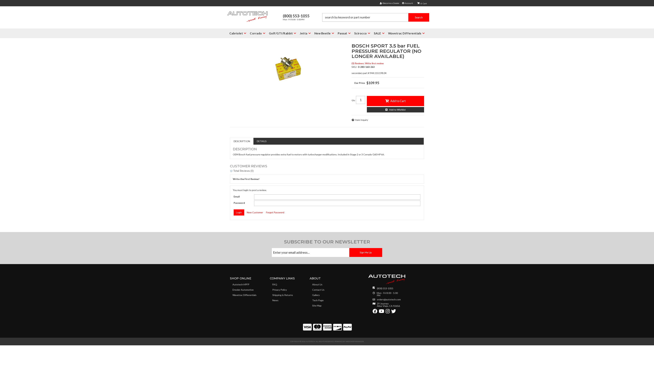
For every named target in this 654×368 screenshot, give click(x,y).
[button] (375, 17)
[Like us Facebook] (375, 312)
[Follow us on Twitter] (393, 312)
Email (237, 196)
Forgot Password (275, 212)
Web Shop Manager (355, 341)
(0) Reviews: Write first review (368, 63)
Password (239, 202)
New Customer (255, 212)
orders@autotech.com (389, 299)
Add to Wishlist (397, 109)
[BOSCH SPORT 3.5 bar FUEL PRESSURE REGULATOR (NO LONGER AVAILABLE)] (288, 68)
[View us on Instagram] (388, 312)
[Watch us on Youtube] (381, 312)
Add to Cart (398, 101)
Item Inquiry (361, 119)
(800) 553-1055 (385, 288)
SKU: (354, 66)
